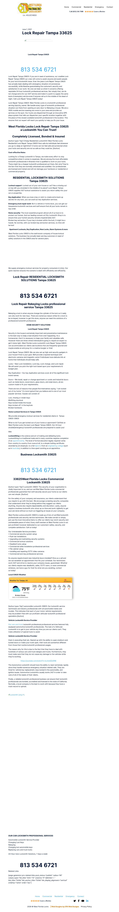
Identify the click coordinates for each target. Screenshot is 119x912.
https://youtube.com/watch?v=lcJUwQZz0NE (38, 661)
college (60, 446)
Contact (110, 7)
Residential (88, 7)
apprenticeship (18, 441)
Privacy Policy (86, 907)
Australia (15, 448)
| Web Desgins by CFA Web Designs (64, 907)
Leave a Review (99, 11)
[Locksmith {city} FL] (38, 763)
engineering (52, 446)
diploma (38, 446)
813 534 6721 (38, 69)
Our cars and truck (15, 624)
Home (66, 7)
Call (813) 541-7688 (76, 11)
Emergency (99, 7)
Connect (80, 896)
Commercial (76, 7)
